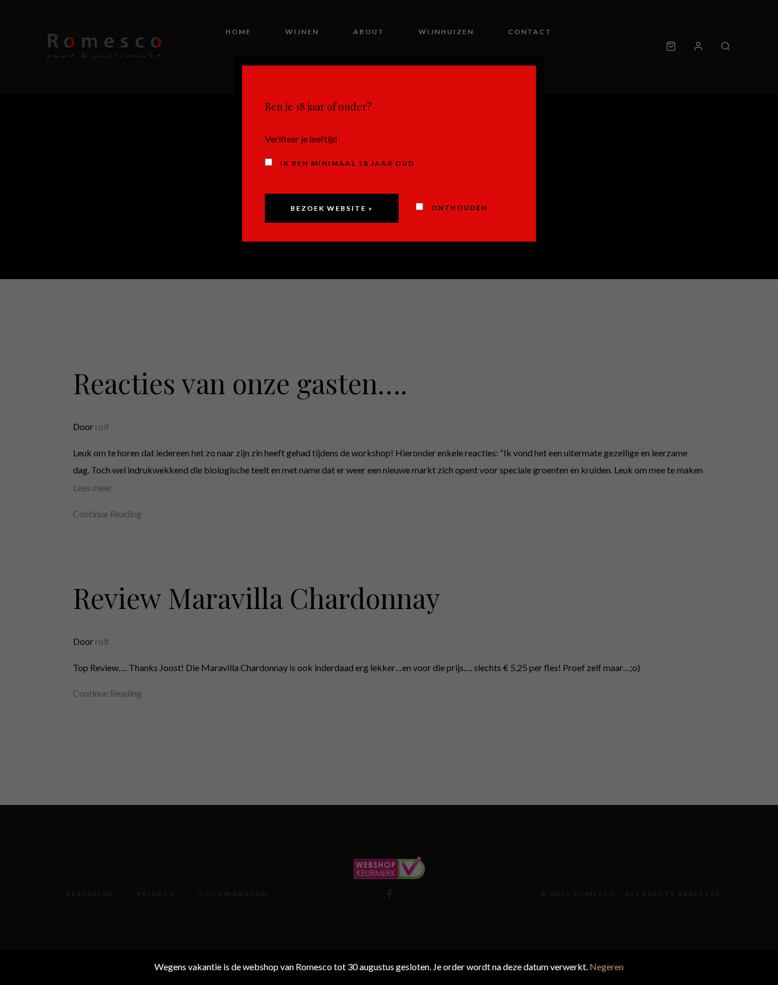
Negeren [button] (606, 966)
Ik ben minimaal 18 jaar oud (346, 163)
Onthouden (458, 207)
